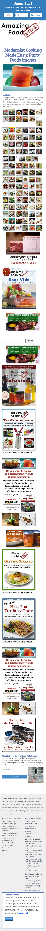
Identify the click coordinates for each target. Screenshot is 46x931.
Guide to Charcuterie (9, 848)
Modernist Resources (9, 833)
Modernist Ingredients (9, 826)
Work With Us (29, 826)
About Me (28, 831)
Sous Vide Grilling (31, 870)
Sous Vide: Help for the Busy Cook (32, 867)
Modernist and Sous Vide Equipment (10, 830)
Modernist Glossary (9, 838)
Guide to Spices (7, 845)
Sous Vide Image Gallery (33, 881)
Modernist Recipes (8, 821)
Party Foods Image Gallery (33, 883)
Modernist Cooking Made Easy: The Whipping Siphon (34, 860)
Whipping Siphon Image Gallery (33, 887)
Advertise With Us (31, 834)
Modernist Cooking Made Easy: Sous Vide (33, 856)
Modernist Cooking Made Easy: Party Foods (33, 851)
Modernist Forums (31, 824)
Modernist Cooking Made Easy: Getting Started (33, 842)
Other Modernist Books (32, 890)
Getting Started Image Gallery (32, 877)
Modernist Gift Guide (9, 835)
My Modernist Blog (31, 821)
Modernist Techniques (9, 824)
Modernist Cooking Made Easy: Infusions (33, 847)
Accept (9, 918)
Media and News (30, 829)
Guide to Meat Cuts (8, 843)
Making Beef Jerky (8, 840)
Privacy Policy (24, 913)
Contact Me (28, 836)
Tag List (4, 850)
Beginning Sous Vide (32, 863)
